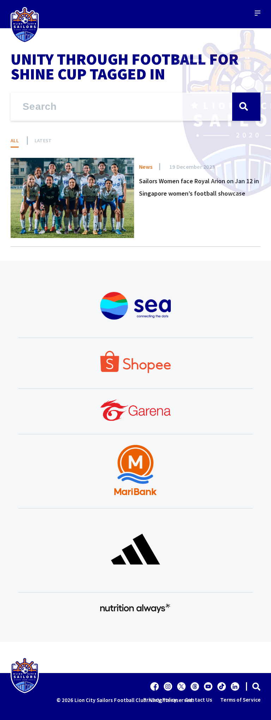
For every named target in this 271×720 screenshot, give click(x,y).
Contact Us (198, 699)
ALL (15, 140)
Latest (43, 140)
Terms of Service (240, 699)
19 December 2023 (192, 166)
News (145, 166)
